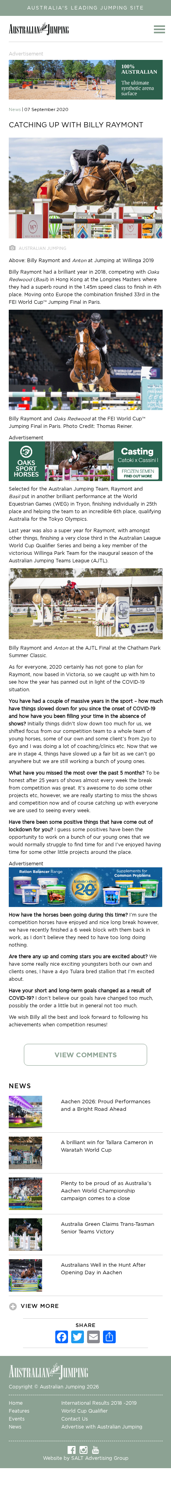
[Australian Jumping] (54, 1370)
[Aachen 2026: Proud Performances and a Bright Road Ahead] (25, 1111)
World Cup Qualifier (84, 1411)
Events (17, 1419)
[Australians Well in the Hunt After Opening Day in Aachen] (25, 1275)
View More (40, 1306)
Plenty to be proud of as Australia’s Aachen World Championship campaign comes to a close (106, 1190)
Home (16, 1403)
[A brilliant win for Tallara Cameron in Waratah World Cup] (25, 1152)
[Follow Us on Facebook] (74, 1449)
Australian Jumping (41, 29)
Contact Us (74, 1419)
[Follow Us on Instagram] (85, 1449)
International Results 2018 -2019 (99, 1403)
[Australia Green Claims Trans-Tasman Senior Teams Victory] (25, 1234)
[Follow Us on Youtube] (97, 1449)
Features (19, 1411)
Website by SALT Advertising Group (85, 1458)
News (15, 1427)
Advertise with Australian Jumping (101, 1427)
